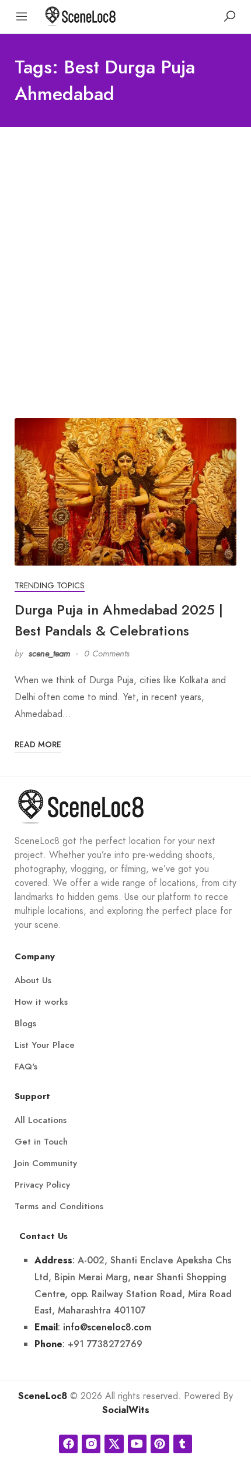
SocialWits (125, 1410)
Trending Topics (50, 585)
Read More (38, 744)
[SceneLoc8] (80, 15)
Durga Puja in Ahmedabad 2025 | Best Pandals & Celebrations (119, 620)
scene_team (49, 653)
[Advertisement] (125, 258)
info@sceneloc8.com (107, 1327)
